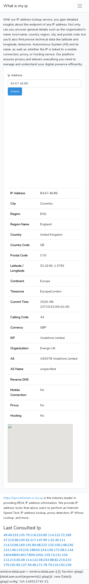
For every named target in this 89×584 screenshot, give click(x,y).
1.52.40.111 (56, 540)
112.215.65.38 (14, 560)
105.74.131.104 (56, 555)
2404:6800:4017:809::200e (23, 555)
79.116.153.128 (59, 565)
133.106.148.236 (60, 545)
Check (15, 91)
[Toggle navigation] (80, 6)
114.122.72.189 (59, 535)
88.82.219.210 (60, 560)
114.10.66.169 (14, 545)
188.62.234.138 (41, 550)
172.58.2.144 (63, 550)
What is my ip (15, 5)
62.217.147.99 (36, 540)
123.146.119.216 (16, 550)
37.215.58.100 (14, 540)
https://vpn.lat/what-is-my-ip (23, 498)
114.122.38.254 (37, 560)
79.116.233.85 (36, 535)
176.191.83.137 (15, 565)
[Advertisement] (44, 143)
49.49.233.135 (14, 535)
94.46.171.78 (37, 565)
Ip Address (15, 75)
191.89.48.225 (36, 545)
